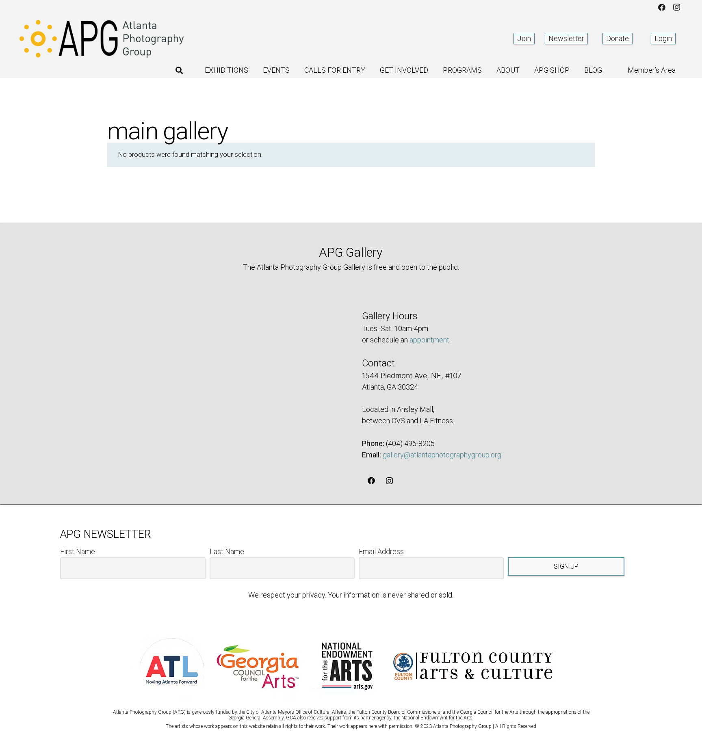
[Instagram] (676, 7)
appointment (429, 340)
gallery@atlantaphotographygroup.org (442, 454)
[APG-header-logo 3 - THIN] (102, 38)
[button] (179, 70)
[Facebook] (661, 7)
